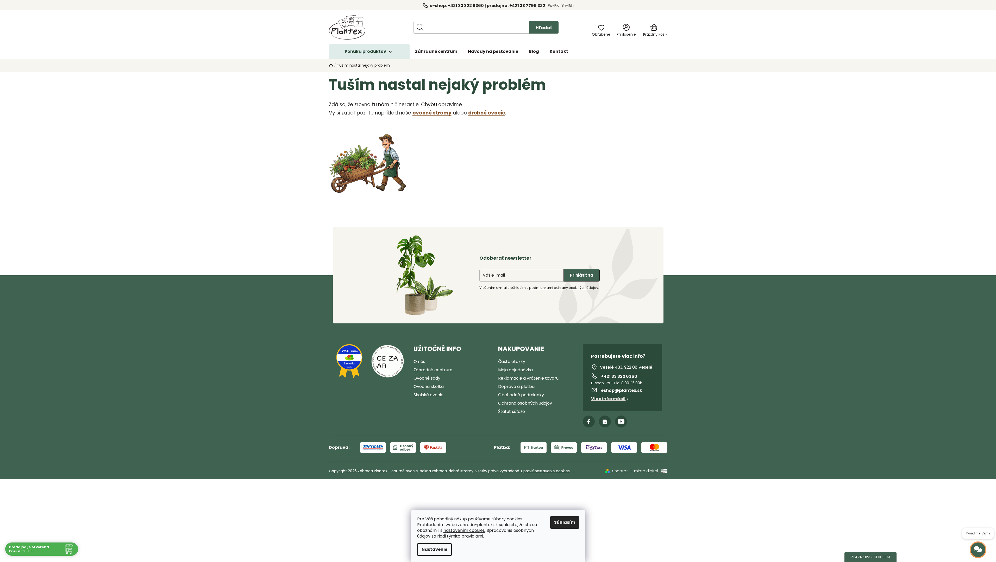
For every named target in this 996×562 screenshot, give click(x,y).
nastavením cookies (464, 530)
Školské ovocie (428, 395)
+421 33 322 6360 (619, 376)
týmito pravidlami (465, 536)
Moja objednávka (515, 370)
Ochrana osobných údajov (525, 403)
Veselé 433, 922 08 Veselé (626, 367)
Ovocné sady (427, 378)
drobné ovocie (486, 112)
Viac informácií (608, 399)
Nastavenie (434, 549)
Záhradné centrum (433, 370)
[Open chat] (978, 549)
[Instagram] (605, 421)
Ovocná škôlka (429, 386)
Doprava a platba (516, 386)
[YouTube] (621, 421)
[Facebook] (589, 421)
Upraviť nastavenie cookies (545, 471)
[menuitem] (436, 51)
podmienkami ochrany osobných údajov (563, 287)
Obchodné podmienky (521, 395)
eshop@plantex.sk (621, 390)
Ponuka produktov (365, 51)
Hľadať (544, 28)
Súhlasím (564, 522)
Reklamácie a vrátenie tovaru (528, 378)
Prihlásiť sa (581, 275)
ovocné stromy (432, 112)
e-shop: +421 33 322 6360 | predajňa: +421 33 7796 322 (487, 6)
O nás (419, 362)
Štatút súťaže (511, 411)
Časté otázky (511, 362)
